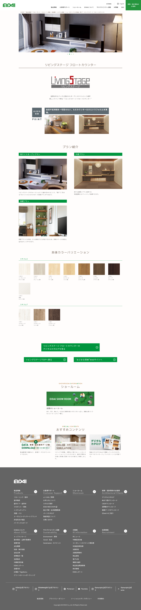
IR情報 (116, 7)
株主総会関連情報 (79, 565)
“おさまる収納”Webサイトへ (89, 359)
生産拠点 (17, 559)
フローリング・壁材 (21, 497)
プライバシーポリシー (57, 598)
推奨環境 (40, 598)
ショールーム (77, 7)
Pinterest (70, 589)
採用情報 (108, 4)
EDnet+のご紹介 (107, 513)
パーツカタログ (48, 513)
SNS (122, 7)
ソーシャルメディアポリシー (81, 598)
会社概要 (17, 546)
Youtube (84, 589)
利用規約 (101, 598)
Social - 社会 (47, 540)
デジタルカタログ (108, 497)
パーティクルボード (21, 523)
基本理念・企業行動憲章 (22, 540)
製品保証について (49, 516)
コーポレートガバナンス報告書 (83, 543)
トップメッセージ (20, 536)
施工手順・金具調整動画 (51, 510)
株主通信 (76, 556)
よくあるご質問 (48, 497)
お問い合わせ (47, 519)
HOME (22, 12)
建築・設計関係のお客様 (133, 5)
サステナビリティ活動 (104, 7)
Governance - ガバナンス (52, 543)
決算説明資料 (77, 552)
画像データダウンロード (110, 510)
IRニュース (76, 536)
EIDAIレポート (19, 565)
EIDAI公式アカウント (23, 589)
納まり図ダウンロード (109, 500)
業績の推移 (76, 562)
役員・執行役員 (19, 549)
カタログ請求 (47, 503)
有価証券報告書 (78, 546)
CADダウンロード (108, 503)
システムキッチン (20, 510)
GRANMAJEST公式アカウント (48, 589)
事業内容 (17, 543)
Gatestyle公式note (126, 589)
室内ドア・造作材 (20, 503)
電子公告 (76, 559)
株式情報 (76, 568)
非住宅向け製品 (19, 519)
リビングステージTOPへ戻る (39, 359)
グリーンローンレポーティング (24, 575)
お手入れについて (49, 500)
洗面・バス (18, 513)
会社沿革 (17, 552)
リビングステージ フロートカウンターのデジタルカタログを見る (61, 347)
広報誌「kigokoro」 (21, 572)
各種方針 (17, 568)
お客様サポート (65, 7)
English (122, 4)
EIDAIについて (89, 7)
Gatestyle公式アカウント (103, 589)
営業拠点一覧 (18, 556)
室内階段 (17, 500)
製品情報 (54, 7)
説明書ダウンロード (109, 507)
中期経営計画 (18, 562)
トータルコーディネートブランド (25, 516)
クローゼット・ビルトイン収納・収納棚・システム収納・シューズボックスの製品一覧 (57, 12)
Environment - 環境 (50, 536)
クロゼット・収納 (20, 507)
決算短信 (76, 549)
